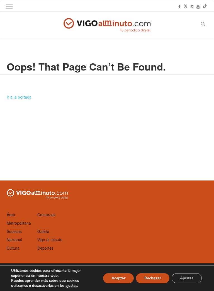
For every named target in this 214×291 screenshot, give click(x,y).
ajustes (71, 285)
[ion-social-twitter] (185, 6)
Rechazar (152, 278)
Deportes (45, 248)
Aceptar (118, 278)
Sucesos (14, 231)
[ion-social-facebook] (179, 6)
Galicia (43, 231)
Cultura (13, 248)
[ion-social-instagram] (192, 6)
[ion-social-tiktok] (204, 6)
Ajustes (186, 278)
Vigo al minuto (49, 239)
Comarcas (46, 214)
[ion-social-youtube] (198, 6)
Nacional (14, 239)
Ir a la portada (19, 97)
